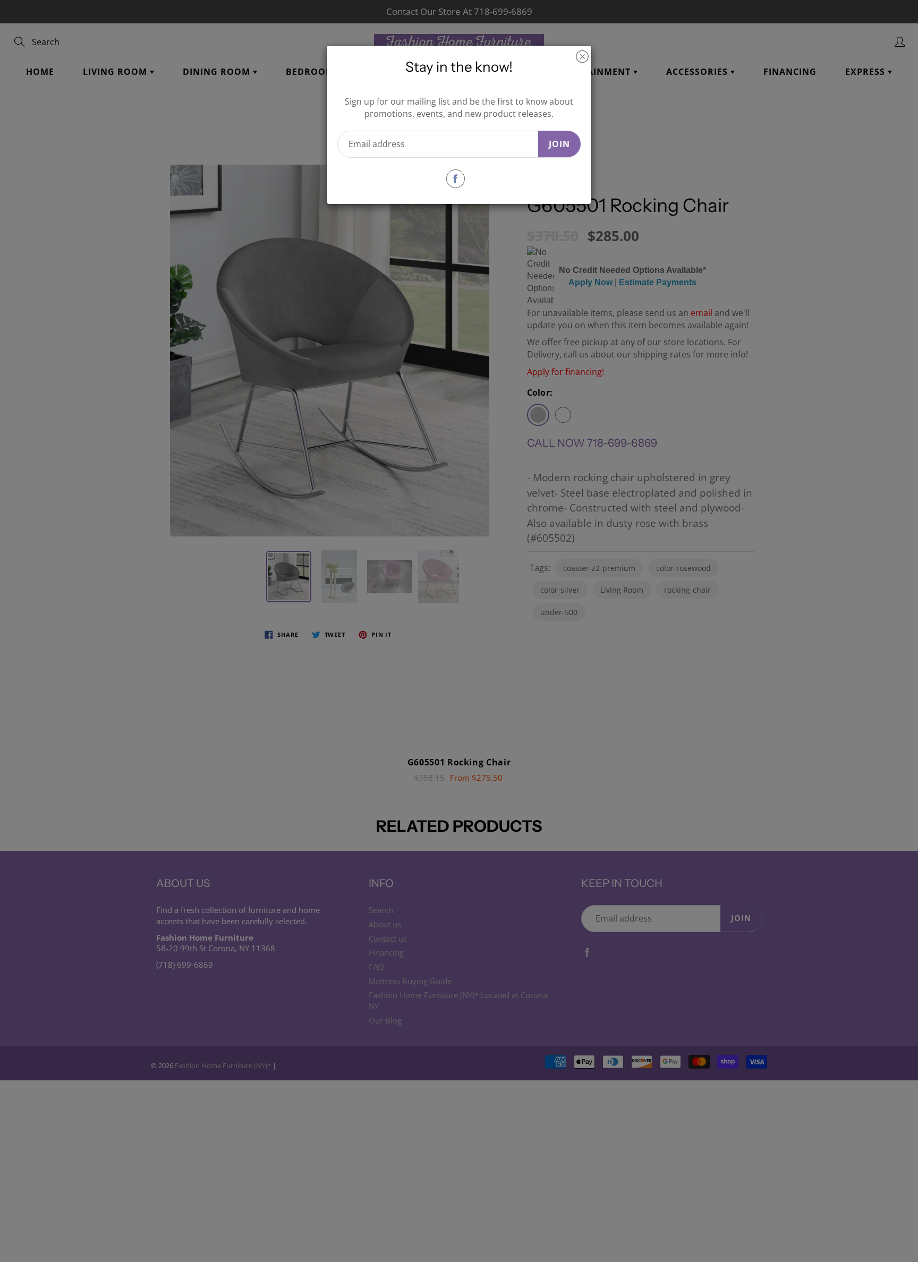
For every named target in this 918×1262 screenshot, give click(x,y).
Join (559, 144)
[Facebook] (455, 178)
